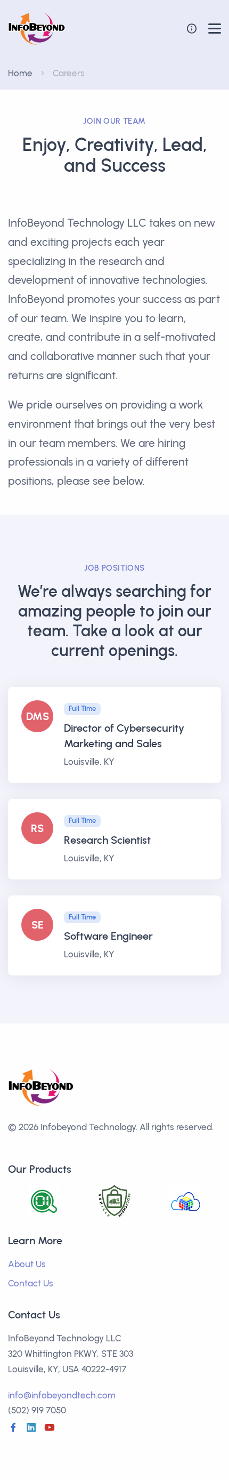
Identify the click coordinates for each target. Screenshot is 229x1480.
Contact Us (30, 1283)
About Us (27, 1264)
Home (20, 73)
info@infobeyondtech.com (62, 1395)
